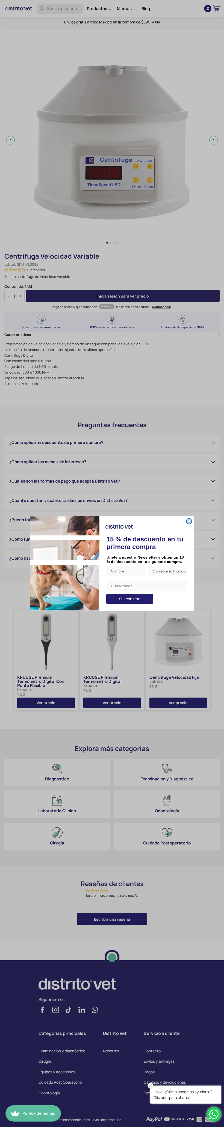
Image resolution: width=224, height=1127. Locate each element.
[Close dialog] (189, 521)
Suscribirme (129, 598)
